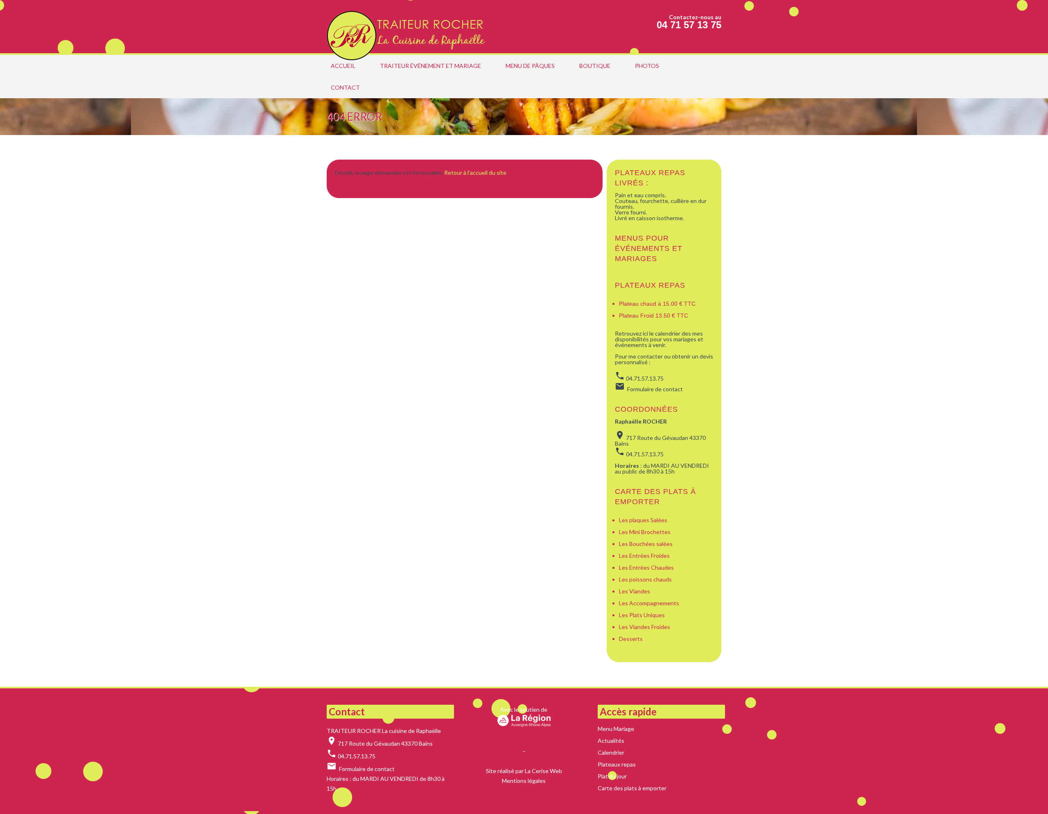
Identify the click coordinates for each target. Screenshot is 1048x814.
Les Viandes (634, 591)
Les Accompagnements (649, 603)
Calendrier (611, 752)
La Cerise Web (543, 770)
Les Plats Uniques (642, 614)
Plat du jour (612, 776)
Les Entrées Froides (644, 555)
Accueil (343, 65)
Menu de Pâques (530, 65)
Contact (345, 87)
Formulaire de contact (367, 768)
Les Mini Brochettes (645, 531)
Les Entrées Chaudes (646, 567)
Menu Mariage (616, 728)
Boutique (594, 65)
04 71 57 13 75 (689, 24)
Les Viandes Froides (644, 626)
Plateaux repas (650, 285)
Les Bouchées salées (646, 543)
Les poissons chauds (645, 579)
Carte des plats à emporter (632, 788)
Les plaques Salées (643, 519)
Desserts (631, 638)
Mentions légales (524, 780)
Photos (647, 65)
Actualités (611, 740)
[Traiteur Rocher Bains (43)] (408, 26)
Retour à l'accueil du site (475, 172)
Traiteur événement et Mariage (430, 65)
